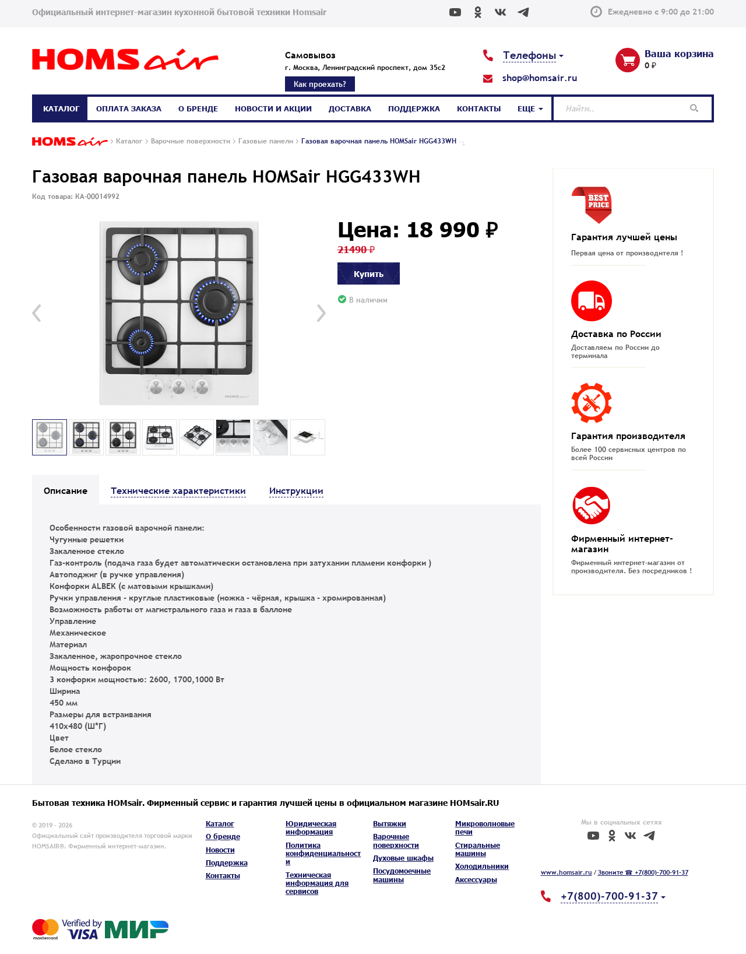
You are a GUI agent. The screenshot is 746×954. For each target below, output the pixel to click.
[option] (179, 313)
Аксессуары (476, 879)
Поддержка (414, 108)
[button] (36, 313)
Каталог (61, 108)
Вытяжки (389, 823)
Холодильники (482, 866)
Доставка (350, 108)
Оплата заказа (128, 108)
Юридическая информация (311, 827)
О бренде (198, 108)
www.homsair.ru (566, 872)
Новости (220, 850)
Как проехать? (320, 84)
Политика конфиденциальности (323, 854)
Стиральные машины (477, 849)
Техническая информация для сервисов (317, 883)
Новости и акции (273, 108)
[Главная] (70, 142)
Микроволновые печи (485, 827)
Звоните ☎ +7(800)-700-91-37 (643, 872)
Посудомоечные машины (402, 875)
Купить (368, 273)
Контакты (479, 108)
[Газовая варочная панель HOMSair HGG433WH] (179, 313)
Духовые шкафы (403, 858)
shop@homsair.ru (539, 77)
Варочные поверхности (396, 840)
